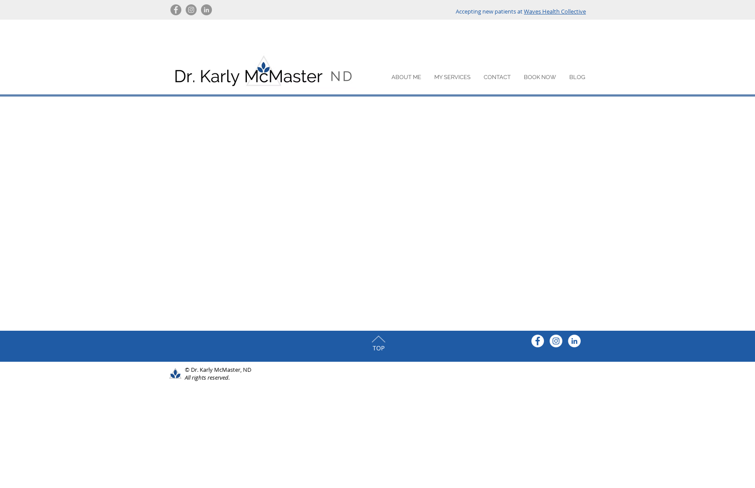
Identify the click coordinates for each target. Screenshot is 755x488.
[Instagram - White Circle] (556, 341)
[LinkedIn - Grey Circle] (206, 9)
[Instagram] (191, 9)
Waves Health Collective (555, 11)
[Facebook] (175, 9)
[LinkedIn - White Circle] (574, 341)
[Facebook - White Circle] (537, 341)
